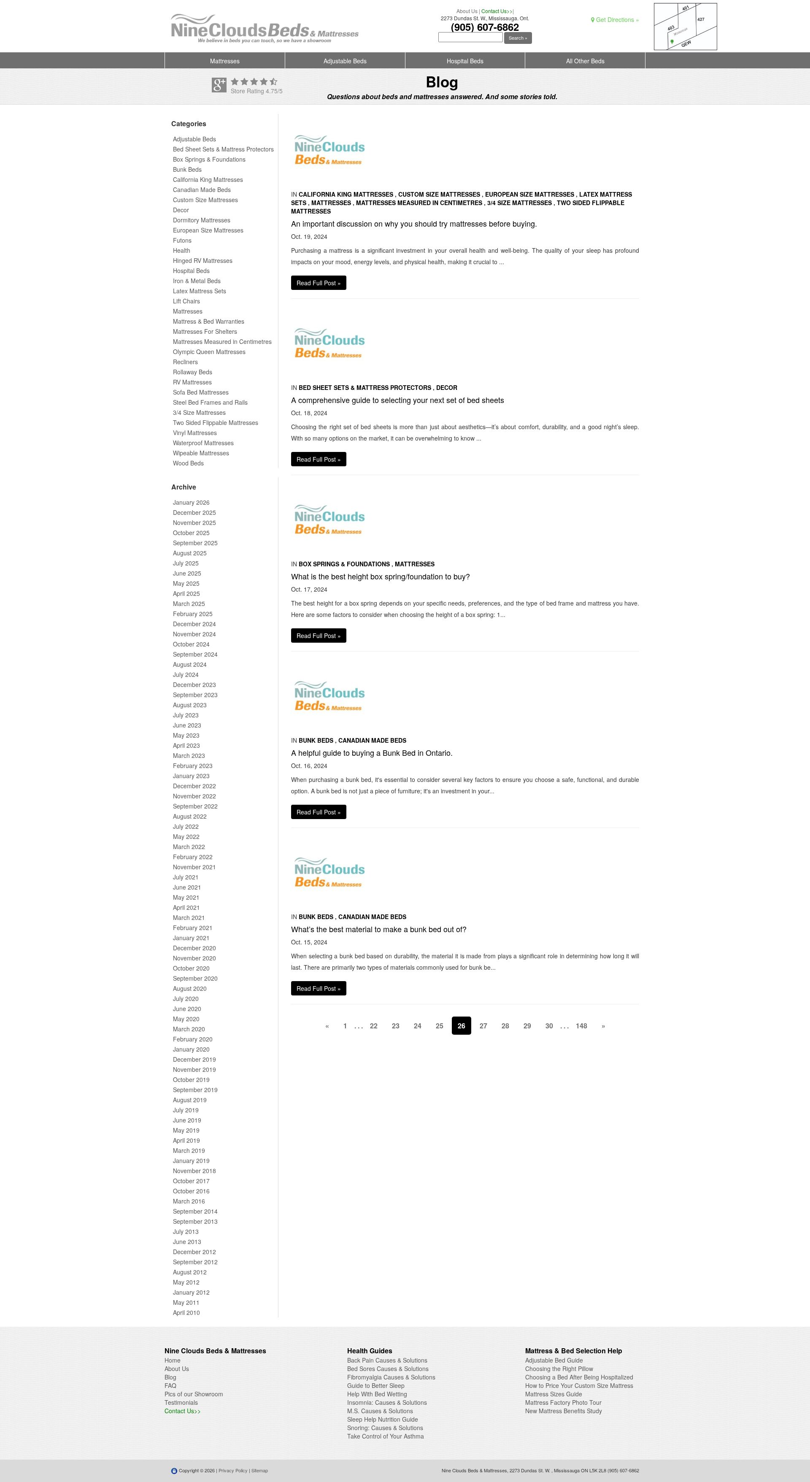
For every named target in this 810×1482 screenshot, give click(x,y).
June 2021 (187, 887)
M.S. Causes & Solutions (380, 1410)
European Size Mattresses (208, 230)
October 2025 (191, 532)
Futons (182, 240)
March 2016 (189, 1201)
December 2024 (194, 623)
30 (549, 1025)
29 (527, 1025)
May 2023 (186, 735)
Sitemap (259, 1470)
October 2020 (191, 968)
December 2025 (194, 512)
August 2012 (190, 1272)
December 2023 (194, 684)
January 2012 (191, 1292)
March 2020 (189, 1029)
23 (396, 1025)
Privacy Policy (233, 1470)
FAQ (170, 1385)
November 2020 (194, 958)
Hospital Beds (465, 61)
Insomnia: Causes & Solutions (387, 1402)
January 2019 (191, 1160)
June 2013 (187, 1241)
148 (581, 1025)
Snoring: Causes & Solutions (385, 1427)
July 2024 (186, 674)
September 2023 (195, 694)
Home (173, 1360)
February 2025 (193, 613)
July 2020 (186, 998)
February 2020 (193, 1039)
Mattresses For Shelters (205, 331)
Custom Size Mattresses (205, 199)
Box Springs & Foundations (209, 159)
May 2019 (186, 1130)
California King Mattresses (208, 179)
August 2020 (190, 988)
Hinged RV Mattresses (202, 260)
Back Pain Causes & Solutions (387, 1360)
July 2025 (186, 563)
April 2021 (186, 907)
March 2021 (189, 917)
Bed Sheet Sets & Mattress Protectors (223, 149)
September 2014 (195, 1211)
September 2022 (195, 806)
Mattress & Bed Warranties (208, 321)
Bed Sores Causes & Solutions (388, 1368)
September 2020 (195, 978)
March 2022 (189, 846)
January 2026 (191, 502)
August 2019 (190, 1099)
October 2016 (191, 1191)
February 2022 (193, 856)
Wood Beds (188, 463)
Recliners (185, 361)
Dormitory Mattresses (201, 220)
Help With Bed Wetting (377, 1394)
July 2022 (186, 826)
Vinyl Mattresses (195, 432)
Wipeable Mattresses (201, 453)
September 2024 (195, 654)
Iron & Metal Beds (197, 280)
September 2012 (195, 1262)
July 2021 (186, 877)
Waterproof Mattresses (203, 442)
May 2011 (186, 1302)
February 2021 (193, 927)
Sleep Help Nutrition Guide (382, 1419)
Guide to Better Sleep (376, 1385)
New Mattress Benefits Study (563, 1410)
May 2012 (186, 1282)
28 (505, 1025)
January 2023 (191, 775)
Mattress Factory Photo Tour (563, 1402)
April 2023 (186, 745)
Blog (170, 1377)
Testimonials (181, 1402)
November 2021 (194, 867)
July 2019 (186, 1110)
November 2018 (194, 1170)
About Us (467, 10)
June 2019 (187, 1120)
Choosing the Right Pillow (559, 1368)
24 (417, 1025)
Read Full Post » (319, 283)
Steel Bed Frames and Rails (210, 402)
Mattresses (225, 61)
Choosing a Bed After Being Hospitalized (579, 1377)
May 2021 (186, 897)
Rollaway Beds (192, 372)
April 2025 (186, 593)
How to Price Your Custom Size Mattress (579, 1385)
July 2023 (186, 715)
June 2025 (187, 573)
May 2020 (186, 1018)
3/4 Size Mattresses (199, 412)
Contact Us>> (497, 10)
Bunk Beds (187, 169)
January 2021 (191, 937)
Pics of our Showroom (194, 1394)
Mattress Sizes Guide (553, 1394)
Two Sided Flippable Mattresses (215, 422)
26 (461, 1025)
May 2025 (186, 583)
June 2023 (187, 725)
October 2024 (191, 644)
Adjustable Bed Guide (554, 1360)
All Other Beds (585, 61)
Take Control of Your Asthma (385, 1436)
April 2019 (186, 1140)
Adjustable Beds (345, 61)
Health (181, 250)
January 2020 (191, 1049)
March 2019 (189, 1150)
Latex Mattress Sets (199, 291)
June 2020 (187, 1008)
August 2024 (190, 664)
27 (483, 1025)
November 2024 (194, 634)
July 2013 (186, 1231)
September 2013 (195, 1221)
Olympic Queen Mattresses (209, 351)
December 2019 (194, 1059)
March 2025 (189, 603)
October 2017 (191, 1180)
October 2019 (191, 1079)
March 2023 (189, 755)
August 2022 (190, 816)
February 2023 (193, 765)
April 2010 (186, 1312)
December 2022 (194, 786)
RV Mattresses (192, 382)
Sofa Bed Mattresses (201, 392)
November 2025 (194, 522)
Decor (181, 210)
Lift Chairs (186, 301)
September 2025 (195, 542)
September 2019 (195, 1089)
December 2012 (194, 1251)
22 (374, 1025)
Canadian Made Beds (202, 189)
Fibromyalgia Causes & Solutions (391, 1377)
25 (439, 1025)
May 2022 (186, 836)
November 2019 (194, 1069)
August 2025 (190, 553)
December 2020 (194, 948)
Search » (518, 37)
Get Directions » (616, 19)
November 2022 (194, 796)
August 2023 (190, 704)
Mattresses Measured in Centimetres (222, 341)
